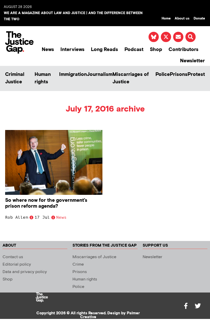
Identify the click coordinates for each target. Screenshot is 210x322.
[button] (190, 37)
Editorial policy (17, 264)
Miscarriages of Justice (130, 78)
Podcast (133, 49)
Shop (156, 49)
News (48, 49)
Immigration (73, 74)
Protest (196, 74)
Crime (78, 264)
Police (162, 74)
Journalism (99, 74)
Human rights (43, 78)
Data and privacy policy (25, 272)
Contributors (183, 49)
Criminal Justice (14, 78)
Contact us (13, 257)
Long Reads (104, 49)
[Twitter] (198, 306)
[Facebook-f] (186, 306)
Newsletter (192, 61)
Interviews (72, 49)
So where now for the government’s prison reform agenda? (46, 203)
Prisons (178, 74)
